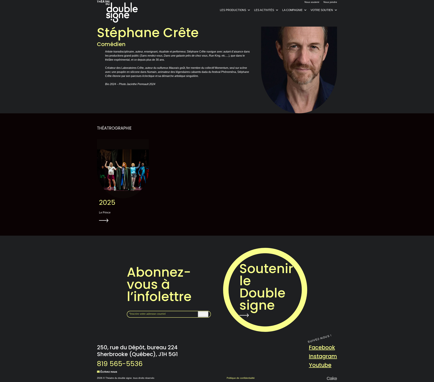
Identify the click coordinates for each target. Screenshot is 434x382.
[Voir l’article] (123, 168)
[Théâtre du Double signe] (117, 11)
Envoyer (203, 314)
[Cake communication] (332, 378)
